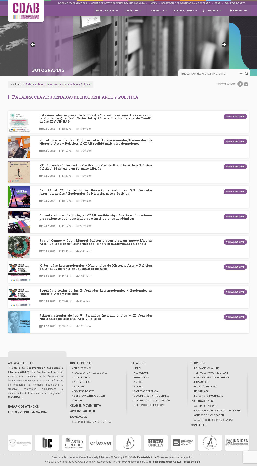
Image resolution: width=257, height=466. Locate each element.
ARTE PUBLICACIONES (205, 406)
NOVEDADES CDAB (235, 116)
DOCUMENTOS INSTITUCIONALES (151, 396)
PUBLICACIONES (202, 401)
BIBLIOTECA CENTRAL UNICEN (89, 396)
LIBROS (138, 368)
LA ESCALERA (217, 410)
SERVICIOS (198, 363)
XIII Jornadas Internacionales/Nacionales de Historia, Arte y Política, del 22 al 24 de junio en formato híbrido (96, 166)
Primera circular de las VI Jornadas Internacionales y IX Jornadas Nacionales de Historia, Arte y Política (96, 317)
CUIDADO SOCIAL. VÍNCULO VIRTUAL (93, 422)
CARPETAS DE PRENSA (146, 391)
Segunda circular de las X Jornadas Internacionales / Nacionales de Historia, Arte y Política (96, 292)
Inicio (18, 84)
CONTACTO (198, 425)
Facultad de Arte (235, 3)
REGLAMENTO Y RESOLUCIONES (90, 373)
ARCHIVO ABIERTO (82, 411)
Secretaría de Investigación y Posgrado (185, 3)
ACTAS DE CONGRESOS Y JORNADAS (213, 420)
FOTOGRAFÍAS (141, 377)
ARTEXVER (79, 386)
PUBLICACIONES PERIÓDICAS (149, 405)
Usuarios (212, 10)
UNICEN (153, 3)
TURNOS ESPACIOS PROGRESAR (211, 373)
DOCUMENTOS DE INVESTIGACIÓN (152, 400)
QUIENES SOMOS (83, 368)
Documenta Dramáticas (72, 3)
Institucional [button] (105, 10)
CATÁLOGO (138, 363)
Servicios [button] (157, 10)
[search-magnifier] (246, 73)
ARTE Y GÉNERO (82, 382)
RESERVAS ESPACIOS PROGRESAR (212, 377)
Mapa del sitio (192, 461)
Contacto (240, 10)
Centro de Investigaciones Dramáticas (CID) (118, 3)
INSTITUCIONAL (81, 363)
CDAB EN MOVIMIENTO (85, 405)
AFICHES (138, 386)
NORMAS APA (201, 391)
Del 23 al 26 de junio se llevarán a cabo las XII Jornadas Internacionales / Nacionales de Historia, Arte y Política (96, 191)
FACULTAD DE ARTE (84, 391)
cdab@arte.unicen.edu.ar (167, 461)
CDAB (217, 3)
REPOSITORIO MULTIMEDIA (208, 396)
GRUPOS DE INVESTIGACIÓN (209, 415)
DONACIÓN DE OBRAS (205, 386)
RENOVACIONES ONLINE (206, 368)
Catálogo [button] (131, 10)
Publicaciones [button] (184, 10)
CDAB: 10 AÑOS (82, 377)
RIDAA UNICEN (201, 382)
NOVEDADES (78, 416)
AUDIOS (138, 382)
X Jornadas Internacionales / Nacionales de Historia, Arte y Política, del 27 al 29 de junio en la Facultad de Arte (96, 267)
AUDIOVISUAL (141, 373)
